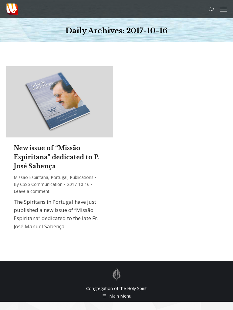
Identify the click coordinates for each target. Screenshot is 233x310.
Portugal (59, 177)
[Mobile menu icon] (223, 9)
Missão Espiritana (31, 177)
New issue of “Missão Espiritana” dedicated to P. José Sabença (57, 157)
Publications (81, 177)
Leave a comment (31, 191)
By (38, 184)
